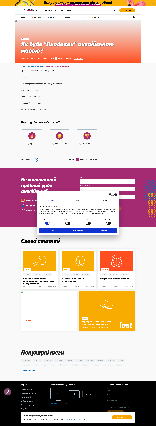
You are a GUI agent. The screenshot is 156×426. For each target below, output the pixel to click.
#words (27, 274)
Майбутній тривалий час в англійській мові (74, 279)
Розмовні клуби (26, 397)
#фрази (37, 360)
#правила (36, 274)
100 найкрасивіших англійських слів (40, 324)
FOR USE (96, 17)
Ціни (61, 10)
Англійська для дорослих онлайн (32, 405)
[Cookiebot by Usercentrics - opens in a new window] (109, 194)
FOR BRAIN (37, 17)
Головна (23, 66)
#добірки (111, 360)
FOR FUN (82, 17)
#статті (65, 274)
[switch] (67, 223)
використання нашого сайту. (76, 419)
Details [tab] (78, 200)
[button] (82, 189)
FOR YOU (67, 17)
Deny (52, 230)
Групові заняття (26, 389)
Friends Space (32, 66)
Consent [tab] (51, 200)
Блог (56, 10)
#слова (79, 360)
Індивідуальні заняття (28, 393)
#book (70, 360)
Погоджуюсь (121, 417)
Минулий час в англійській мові (114, 278)
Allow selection (78, 230)
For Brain (40, 66)
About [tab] (105, 200)
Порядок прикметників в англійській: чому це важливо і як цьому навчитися (38, 281)
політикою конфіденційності (122, 407)
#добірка (48, 360)
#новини (90, 360)
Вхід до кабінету (128, 10)
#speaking (59, 360)
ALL (23, 17)
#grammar (78, 58)
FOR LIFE (52, 17)
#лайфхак (26, 360)
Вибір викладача (27, 401)
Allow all (104, 230)
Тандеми (24, 409)
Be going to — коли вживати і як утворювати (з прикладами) (96, 322)
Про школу (38, 10)
